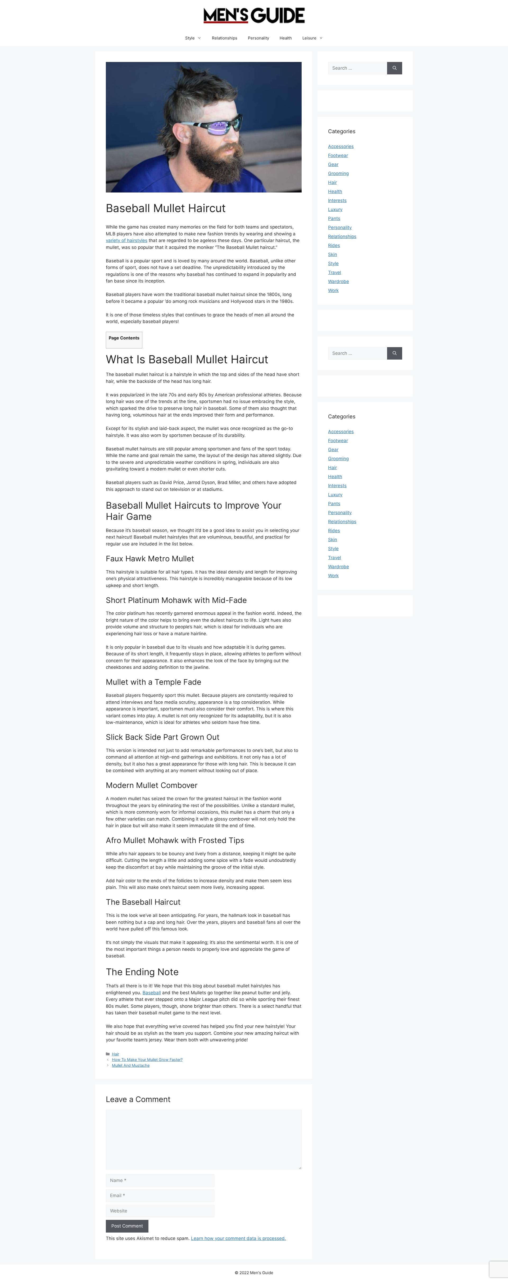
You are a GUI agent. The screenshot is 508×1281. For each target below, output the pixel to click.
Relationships (224, 38)
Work (333, 290)
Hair (115, 1054)
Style (190, 38)
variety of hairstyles (126, 240)
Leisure (309, 38)
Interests (337, 200)
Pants (334, 218)
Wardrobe (338, 281)
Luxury (335, 209)
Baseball (152, 992)
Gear (333, 164)
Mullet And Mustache (130, 1065)
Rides (334, 245)
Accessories (341, 146)
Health (286, 38)
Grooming (338, 173)
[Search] (394, 68)
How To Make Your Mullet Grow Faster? (147, 1059)
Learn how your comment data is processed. (238, 1238)
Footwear (338, 155)
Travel (334, 272)
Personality (258, 38)
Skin (332, 254)
